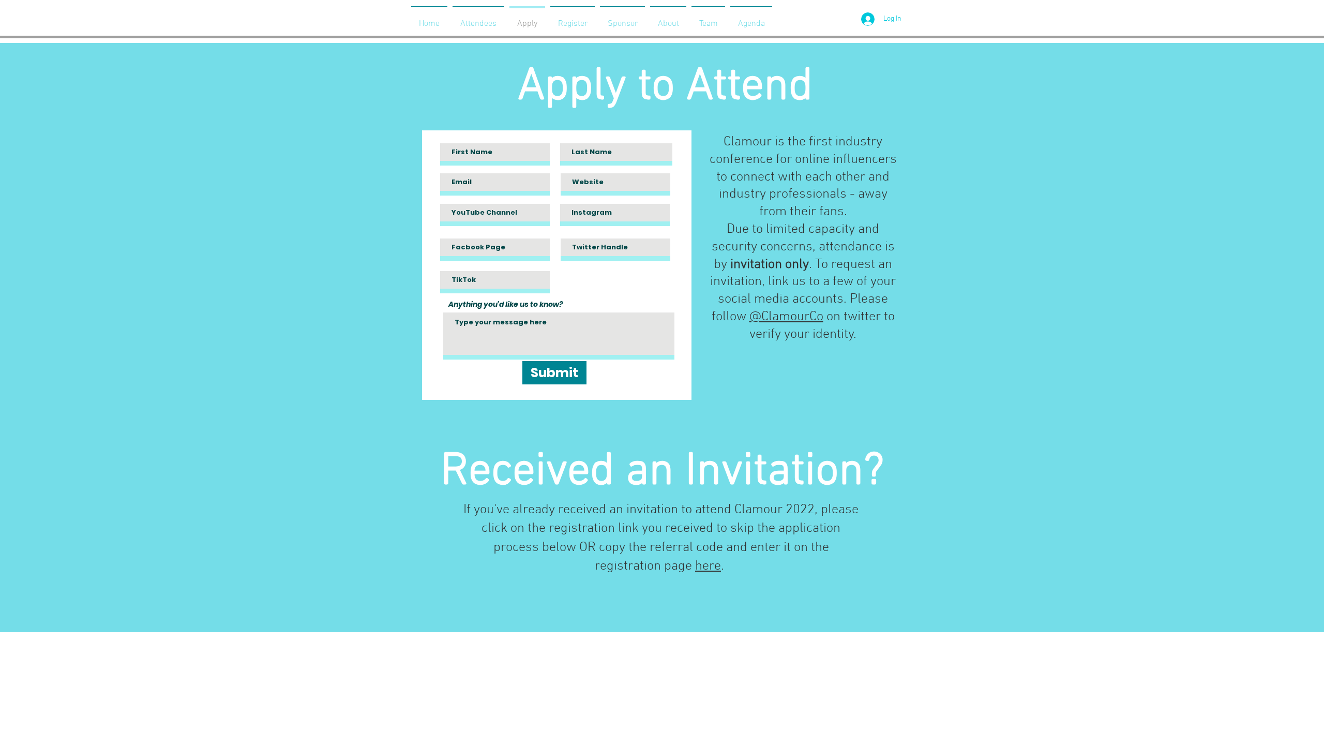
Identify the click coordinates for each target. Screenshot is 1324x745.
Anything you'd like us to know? (505, 304)
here (708, 566)
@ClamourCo (786, 317)
